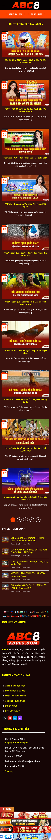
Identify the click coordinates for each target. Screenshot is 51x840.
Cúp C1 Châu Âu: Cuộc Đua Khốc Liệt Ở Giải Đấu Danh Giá (25, 498)
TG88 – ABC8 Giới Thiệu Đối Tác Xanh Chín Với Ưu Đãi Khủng (25, 110)
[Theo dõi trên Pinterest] (10, 718)
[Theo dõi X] (4, 718)
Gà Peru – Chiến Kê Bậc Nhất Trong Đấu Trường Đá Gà (25, 400)
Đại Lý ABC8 (11, 705)
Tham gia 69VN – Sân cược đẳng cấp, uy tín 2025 (25, 158)
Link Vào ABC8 (12, 710)
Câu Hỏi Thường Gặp (15, 700)
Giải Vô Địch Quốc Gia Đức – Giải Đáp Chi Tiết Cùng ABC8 (25, 303)
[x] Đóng (7, 809)
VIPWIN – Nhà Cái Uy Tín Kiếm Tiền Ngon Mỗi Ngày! (25, 205)
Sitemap (9, 771)
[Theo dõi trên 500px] (15, 718)
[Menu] (4, 4)
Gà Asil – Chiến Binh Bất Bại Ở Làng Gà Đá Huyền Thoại (25, 351)
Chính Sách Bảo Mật (15, 685)
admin (39, 24)
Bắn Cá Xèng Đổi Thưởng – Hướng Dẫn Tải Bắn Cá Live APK (25, 61)
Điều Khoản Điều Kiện (15, 690)
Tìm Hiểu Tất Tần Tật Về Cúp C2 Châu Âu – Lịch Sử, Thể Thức (25, 449)
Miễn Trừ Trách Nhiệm (15, 695)
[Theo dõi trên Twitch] (20, 718)
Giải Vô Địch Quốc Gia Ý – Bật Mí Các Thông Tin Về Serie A (25, 254)
